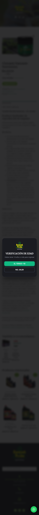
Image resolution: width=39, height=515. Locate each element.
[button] (34, 509)
